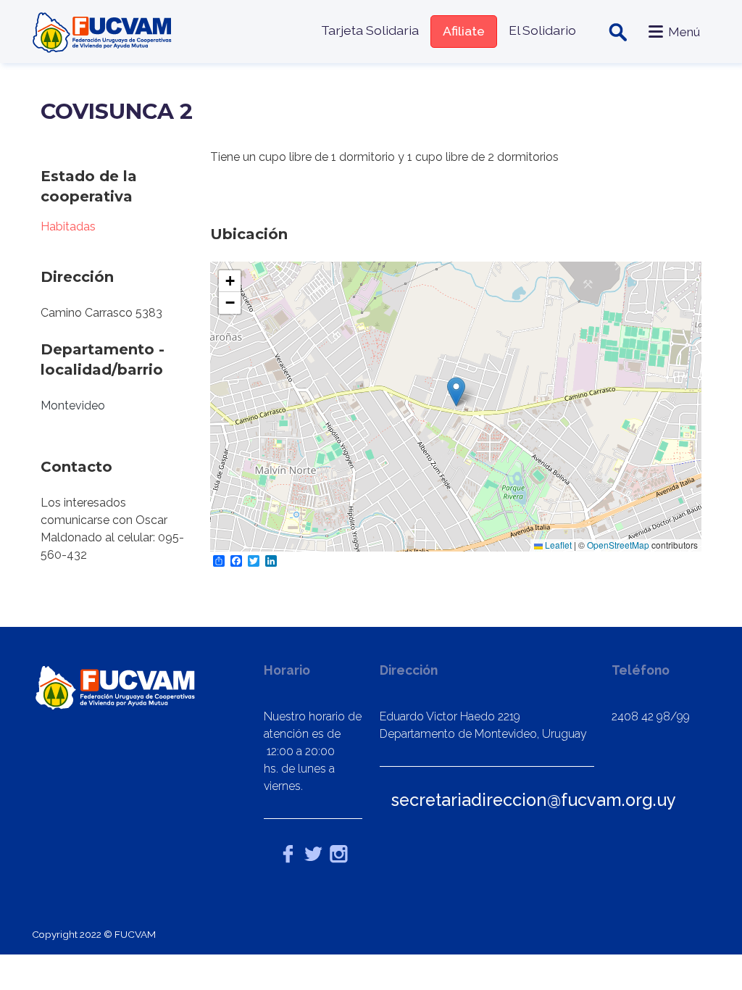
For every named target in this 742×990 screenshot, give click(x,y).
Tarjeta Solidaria (370, 30)
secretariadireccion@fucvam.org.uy (533, 800)
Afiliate (464, 30)
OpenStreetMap (618, 544)
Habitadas (68, 226)
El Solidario (542, 30)
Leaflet (557, 544)
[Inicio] (103, 31)
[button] (456, 392)
